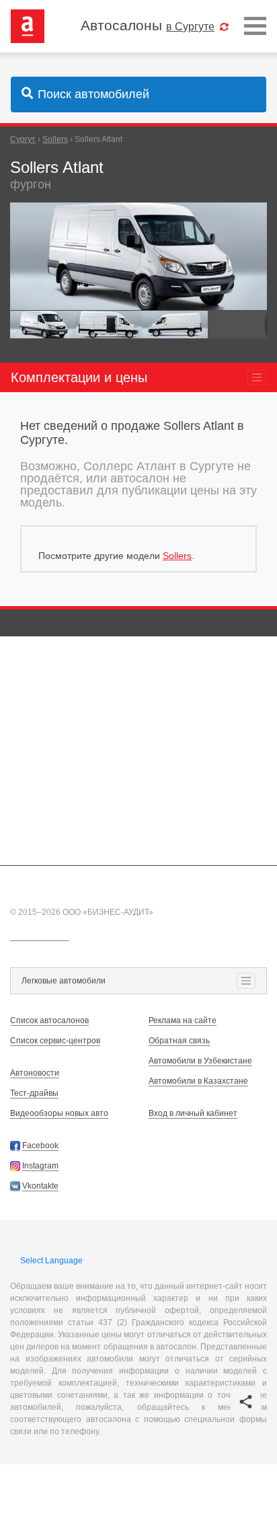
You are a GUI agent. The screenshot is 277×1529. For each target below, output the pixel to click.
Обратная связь (179, 1040)
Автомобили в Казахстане (198, 1081)
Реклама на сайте (182, 1020)
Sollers (177, 555)
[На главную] (27, 25)
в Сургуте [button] (190, 26)
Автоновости (34, 1073)
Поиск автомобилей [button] (93, 94)
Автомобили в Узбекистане (200, 1061)
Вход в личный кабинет (193, 1113)
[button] (255, 214)
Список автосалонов (49, 1020)
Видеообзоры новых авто (59, 1113)
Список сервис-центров (55, 1040)
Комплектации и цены (79, 377)
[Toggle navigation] (255, 26)
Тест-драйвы (34, 1093)
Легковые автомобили (64, 980)
